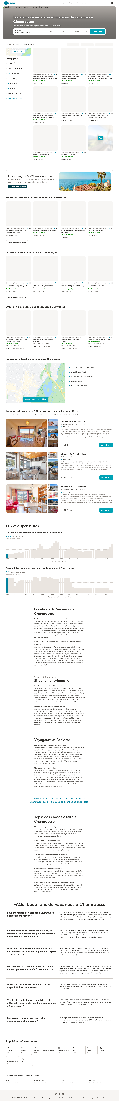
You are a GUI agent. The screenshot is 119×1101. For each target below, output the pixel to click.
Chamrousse (29, 44)
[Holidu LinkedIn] (59, 1093)
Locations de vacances (13, 44)
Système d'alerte (102, 1098)
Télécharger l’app (67, 3)
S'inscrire (105, 3)
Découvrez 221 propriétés (35, 399)
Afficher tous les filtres (14, 98)
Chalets (10, 63)
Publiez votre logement (82, 3)
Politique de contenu (75, 1098)
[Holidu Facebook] (63, 1093)
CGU (55, 1098)
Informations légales (89, 1098)
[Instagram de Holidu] (55, 1093)
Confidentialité (63, 1098)
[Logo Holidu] (13, 3)
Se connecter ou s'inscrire (18, 186)
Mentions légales (47, 1098)
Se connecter (96, 3)
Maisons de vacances (15, 68)
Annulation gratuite (14, 93)
